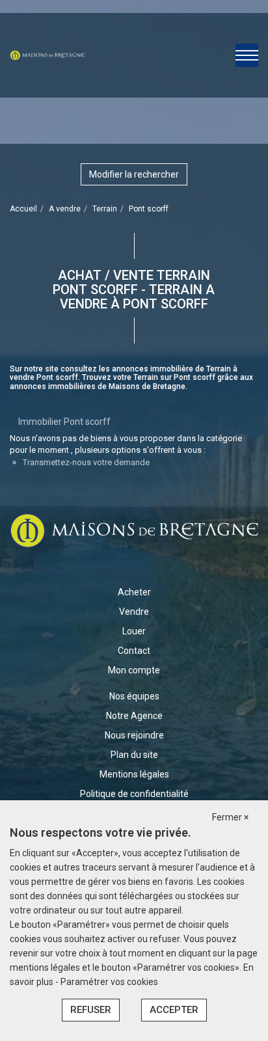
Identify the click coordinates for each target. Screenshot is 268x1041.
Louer (134, 631)
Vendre (134, 611)
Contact (134, 650)
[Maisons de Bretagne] (47, 54)
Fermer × (230, 817)
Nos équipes (134, 696)
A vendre (65, 208)
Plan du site (134, 755)
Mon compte (134, 670)
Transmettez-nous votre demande (86, 462)
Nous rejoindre (134, 735)
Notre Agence (134, 715)
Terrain (104, 208)
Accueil (23, 208)
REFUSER (90, 1010)
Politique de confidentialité (134, 794)
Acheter (134, 592)
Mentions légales (134, 774)
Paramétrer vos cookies (109, 982)
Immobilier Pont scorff (64, 421)
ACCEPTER (174, 1010)
